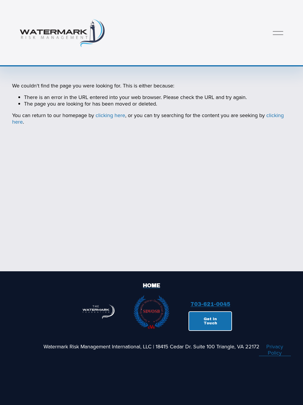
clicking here (110, 115)
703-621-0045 (210, 304)
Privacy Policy (274, 349)
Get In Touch (210, 321)
